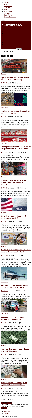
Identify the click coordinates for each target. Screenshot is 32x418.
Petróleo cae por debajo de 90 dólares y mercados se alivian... (16, 112)
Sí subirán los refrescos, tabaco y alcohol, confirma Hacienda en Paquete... (13, 182)
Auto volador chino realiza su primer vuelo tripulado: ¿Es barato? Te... (15, 286)
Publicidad (7, 411)
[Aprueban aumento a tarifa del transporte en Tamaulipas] (14, 312)
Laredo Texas (8, 6)
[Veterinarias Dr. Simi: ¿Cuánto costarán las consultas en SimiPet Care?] (14, 244)
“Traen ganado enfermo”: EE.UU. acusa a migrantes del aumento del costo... (16, 148)
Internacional (8, 11)
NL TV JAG (4, 83)
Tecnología (4, 282)
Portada (6, 2)
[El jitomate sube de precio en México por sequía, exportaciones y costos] (14, 72)
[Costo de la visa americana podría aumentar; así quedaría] (14, 211)
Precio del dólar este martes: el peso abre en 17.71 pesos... (15, 350)
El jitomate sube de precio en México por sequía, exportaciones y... (15, 78)
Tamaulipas (7, 8)
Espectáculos (8, 15)
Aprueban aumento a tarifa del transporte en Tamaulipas (13, 318)
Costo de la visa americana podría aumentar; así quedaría (14, 217)
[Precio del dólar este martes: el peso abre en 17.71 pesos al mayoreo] (14, 344)
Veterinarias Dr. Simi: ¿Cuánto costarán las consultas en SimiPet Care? (16, 251)
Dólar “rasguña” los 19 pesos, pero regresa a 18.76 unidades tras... (14, 384)
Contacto (7, 413)
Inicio (2, 51)
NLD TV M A (4, 255)
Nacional (6, 9)
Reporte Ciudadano (10, 17)
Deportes (7, 13)
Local (5, 4)
